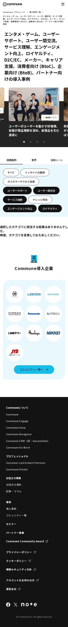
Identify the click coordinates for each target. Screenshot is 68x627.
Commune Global (17, 469)
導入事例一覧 (35, 12)
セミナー (11, 524)
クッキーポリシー (16, 561)
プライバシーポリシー (19, 552)
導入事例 (11, 508)
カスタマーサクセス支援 (21, 181)
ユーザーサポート (17, 190)
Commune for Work (18, 447)
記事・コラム (14, 491)
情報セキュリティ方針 (19, 569)
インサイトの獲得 (35, 172)
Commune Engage (17, 421)
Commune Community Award (25, 541)
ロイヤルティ (50, 208)
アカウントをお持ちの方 (20, 580)
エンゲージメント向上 (19, 208)
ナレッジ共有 (40, 199)
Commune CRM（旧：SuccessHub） (28, 441)
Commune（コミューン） (14, 12)
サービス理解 (14, 199)
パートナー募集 (15, 532)
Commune (12, 414)
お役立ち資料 (14, 484)
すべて (11, 172)
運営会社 (11, 589)
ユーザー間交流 (46, 190)
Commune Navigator (19, 434)
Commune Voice (16, 427)
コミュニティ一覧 (16, 515)
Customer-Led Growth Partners (26, 462)
